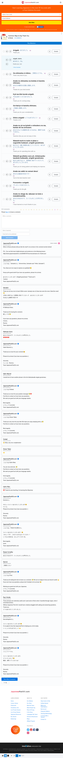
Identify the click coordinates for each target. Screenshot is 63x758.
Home (12, 701)
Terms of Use (22, 29)
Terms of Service (47, 750)
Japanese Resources (16, 714)
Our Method (30, 701)
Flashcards (13, 705)
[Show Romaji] (17, 755)
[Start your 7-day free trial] (15, 730)
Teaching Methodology (46, 713)
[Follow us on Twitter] (28, 730)
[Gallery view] (8, 755)
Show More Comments (9, 679)
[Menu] (2, 2)
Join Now (31, 22)
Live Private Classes (16, 710)
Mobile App (13, 718)
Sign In (7, 212)
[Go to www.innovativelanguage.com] (31, 746)
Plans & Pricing (30, 710)
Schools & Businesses (32, 716)
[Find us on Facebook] (34, 730)
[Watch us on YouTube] (31, 730)
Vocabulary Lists (15, 707)
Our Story (29, 703)
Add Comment (9, 237)
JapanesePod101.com (41, 749)
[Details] (56, 51)
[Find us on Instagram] (28, 733)
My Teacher (13, 716)
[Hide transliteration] (11, 755)
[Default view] (5, 755)
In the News (30, 712)
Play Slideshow (31, 43)
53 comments (17, 38)
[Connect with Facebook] (40, 27)
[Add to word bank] (49, 51)
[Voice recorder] (10, 51)
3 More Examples (16, 67)
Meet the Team (30, 705)
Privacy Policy (27, 29)
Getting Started (44, 703)
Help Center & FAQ (45, 701)
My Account (43, 709)
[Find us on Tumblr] (37, 730)
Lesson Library (14, 703)
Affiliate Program (31, 721)
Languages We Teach (32, 714)
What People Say (31, 707)
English (22, 755)
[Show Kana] (14, 755)
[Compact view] (2, 755)
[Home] (30, 3)
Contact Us (43, 719)
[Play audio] (7, 51)
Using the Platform (45, 711)
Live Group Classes (15, 712)
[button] (60, 2)
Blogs (28, 718)
